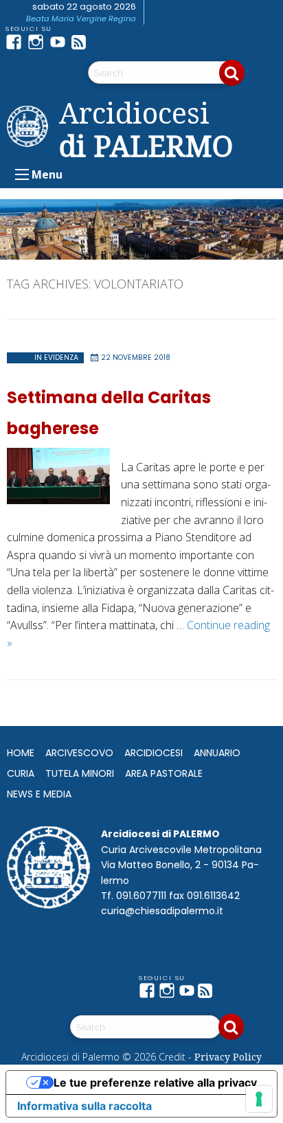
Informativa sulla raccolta (84, 1106)
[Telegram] (104, 42)
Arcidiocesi (153, 753)
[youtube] (60, 42)
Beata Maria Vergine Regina (81, 18)
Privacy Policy (228, 1056)
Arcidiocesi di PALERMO (146, 129)
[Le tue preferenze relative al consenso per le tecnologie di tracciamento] (259, 1099)
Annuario (217, 753)
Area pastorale (164, 773)
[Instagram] (38, 42)
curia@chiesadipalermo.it (162, 911)
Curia (20, 773)
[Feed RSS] (82, 42)
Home (20, 753)
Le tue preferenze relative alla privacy (155, 1082)
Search (231, 73)
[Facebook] (16, 42)
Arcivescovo (79, 753)
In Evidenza (56, 357)
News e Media (39, 794)
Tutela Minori (79, 773)
